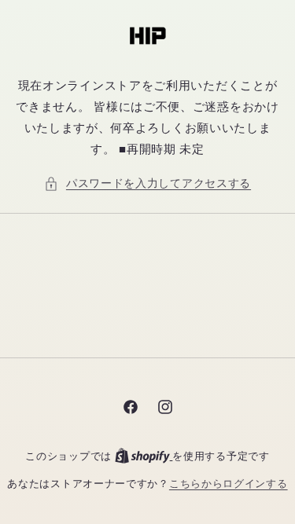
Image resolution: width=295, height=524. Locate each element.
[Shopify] (144, 456)
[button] (147, 183)
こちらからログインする (228, 483)
